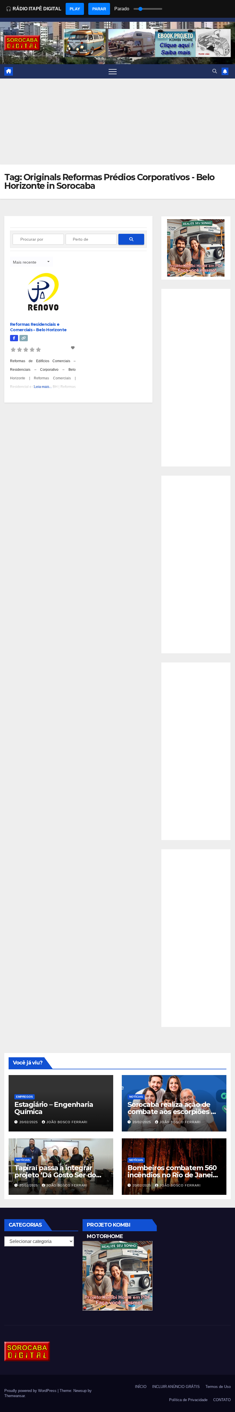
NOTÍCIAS (136, 1096)
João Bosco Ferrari (66, 1122)
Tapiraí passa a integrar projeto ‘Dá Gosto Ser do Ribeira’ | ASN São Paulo (55, 1175)
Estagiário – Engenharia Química (53, 1108)
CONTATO (222, 1400)
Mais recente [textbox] (24, 262)
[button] (214, 71)
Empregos (24, 1096)
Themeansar (14, 1396)
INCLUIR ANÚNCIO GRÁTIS (176, 1386)
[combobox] (31, 262)
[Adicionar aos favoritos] (73, 348)
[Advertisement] (117, 121)
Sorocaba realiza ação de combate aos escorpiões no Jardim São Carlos (174, 1111)
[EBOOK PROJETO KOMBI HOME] (196, 247)
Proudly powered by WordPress (31, 1391)
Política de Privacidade (188, 1400)
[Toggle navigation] (112, 71)
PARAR (99, 9)
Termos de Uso (218, 1386)
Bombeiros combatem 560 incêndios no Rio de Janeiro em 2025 (174, 1175)
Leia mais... (43, 387)
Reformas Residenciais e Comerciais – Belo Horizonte (38, 327)
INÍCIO (140, 1386)
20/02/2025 (29, 1122)
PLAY (75, 9)
